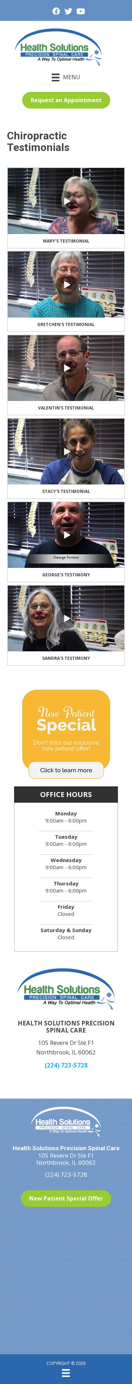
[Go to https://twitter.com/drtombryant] (68, 12)
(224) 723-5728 (66, 1065)
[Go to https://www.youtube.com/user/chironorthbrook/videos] (80, 12)
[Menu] (65, 1373)
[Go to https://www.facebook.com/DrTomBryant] (56, 12)
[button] (66, 201)
